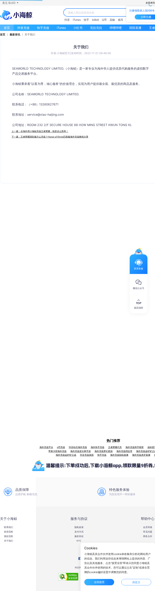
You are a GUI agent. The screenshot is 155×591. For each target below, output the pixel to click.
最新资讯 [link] (15, 34)
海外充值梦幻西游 (104, 451)
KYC (79, 541)
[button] (10, 2)
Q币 (104, 19)
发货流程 (8, 532)
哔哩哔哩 (116, 28)
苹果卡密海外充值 (57, 451)
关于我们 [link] (30, 34)
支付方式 (79, 532)
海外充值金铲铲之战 (66, 454)
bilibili (95, 19)
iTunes (77, 19)
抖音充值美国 (87, 454)
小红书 (77, 28)
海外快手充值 (97, 447)
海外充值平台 (46, 447)
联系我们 (8, 527)
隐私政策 (79, 527)
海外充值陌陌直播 (119, 454)
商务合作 (147, 536)
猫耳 (120, 19)
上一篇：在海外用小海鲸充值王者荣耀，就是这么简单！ (40, 131)
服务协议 (79, 536)
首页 (7, 28)
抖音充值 (23, 28)
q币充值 (61, 447)
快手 (86, 19)
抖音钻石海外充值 (78, 447)
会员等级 (147, 527)
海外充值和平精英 (135, 447)
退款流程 (8, 536)
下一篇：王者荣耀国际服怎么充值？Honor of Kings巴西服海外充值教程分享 (50, 136)
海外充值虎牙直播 (141, 454)
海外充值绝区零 (124, 451)
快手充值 (43, 28)
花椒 (112, 19)
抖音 (67, 19)
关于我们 (8, 541)
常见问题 (147, 532)
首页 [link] (2, 34)
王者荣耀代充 (115, 447)
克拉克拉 (96, 28)
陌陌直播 (135, 28)
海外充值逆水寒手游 (80, 451)
